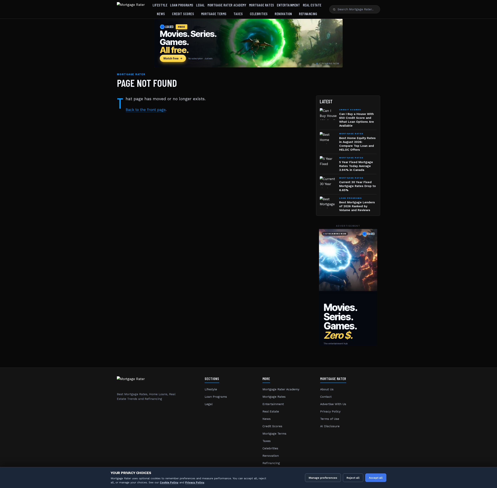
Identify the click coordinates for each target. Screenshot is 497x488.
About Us (327, 389)
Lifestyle (160, 5)
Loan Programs (181, 5)
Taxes (238, 13)
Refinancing (308, 13)
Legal (200, 5)
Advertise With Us (333, 404)
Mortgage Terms (214, 13)
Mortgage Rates (261, 5)
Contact (326, 396)
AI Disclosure (330, 426)
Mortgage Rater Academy (227, 5)
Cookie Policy (169, 482)
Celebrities (259, 13)
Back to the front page (146, 109)
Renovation (283, 13)
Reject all (353, 477)
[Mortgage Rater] (131, 9)
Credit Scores (183, 13)
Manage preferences (323, 477)
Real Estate (312, 5)
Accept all (376, 477)
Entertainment (288, 5)
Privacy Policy (330, 411)
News (161, 13)
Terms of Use (329, 419)
